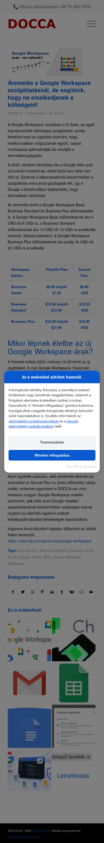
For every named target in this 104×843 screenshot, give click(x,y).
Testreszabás (52, 442)
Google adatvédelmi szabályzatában (43, 424)
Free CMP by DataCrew (80, 467)
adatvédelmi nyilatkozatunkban (34, 421)
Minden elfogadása (52, 455)
